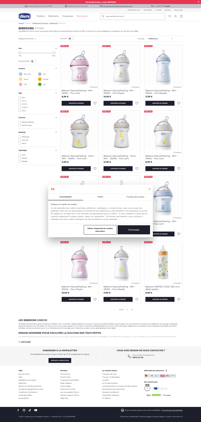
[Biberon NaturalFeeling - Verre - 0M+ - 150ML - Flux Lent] (79, 132)
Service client (23, 374)
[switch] (71, 38)
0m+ (23, 98)
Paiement (22, 383)
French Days (65, 377)
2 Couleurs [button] (177, 283)
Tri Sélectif (106, 398)
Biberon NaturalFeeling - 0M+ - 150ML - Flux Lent (78, 91)
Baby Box (64, 398)
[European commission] (159, 387)
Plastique (25, 137)
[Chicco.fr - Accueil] (24, 16)
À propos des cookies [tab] (135, 197)
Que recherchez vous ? (115, 16)
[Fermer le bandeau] (149, 189)
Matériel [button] (21, 132)
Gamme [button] (21, 117)
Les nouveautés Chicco (69, 392)
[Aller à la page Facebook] (18, 410)
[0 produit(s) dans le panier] (180, 18)
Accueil (21, 23)
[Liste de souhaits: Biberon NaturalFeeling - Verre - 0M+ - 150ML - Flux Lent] (95, 168)
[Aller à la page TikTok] (29, 410)
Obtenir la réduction (60, 360)
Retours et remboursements (30, 386)
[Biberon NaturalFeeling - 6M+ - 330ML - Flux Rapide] (163, 66)
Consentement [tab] (66, 197)
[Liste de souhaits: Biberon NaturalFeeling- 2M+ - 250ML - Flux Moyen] (136, 103)
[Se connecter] (175, 16)
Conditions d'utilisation (27, 392)
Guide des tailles (25, 395)
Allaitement (54, 23)
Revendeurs (148, 10)
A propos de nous (134, 10)
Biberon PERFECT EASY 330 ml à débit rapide (162, 288)
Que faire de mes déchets (172, 410)
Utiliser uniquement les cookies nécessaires (100, 229)
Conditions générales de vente (30, 389)
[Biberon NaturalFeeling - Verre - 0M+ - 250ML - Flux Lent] (121, 132)
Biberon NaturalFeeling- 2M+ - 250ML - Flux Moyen (119, 91)
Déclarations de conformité (113, 389)
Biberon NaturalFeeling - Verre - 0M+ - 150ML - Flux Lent (78, 157)
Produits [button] (41, 16)
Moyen (24, 158)
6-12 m (24, 104)
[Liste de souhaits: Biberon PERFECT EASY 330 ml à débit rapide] (178, 299)
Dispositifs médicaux (110, 395)
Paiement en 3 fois (67, 389)
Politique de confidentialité (129, 416)
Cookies (168, 416)
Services (168, 10)
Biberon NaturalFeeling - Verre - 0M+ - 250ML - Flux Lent (120, 157)
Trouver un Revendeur (111, 377)
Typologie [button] (22, 150)
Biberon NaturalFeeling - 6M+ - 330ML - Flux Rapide (161, 91)
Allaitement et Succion (40, 23)
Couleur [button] (21, 68)
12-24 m (25, 107)
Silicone (25, 140)
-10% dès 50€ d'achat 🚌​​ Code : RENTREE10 (100, 2)
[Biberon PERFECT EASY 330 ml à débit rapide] (163, 262)
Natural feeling (28, 122)
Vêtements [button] (53, 16)
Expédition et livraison (27, 380)
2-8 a (24, 111)
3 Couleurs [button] (93, 87)
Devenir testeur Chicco (69, 395)
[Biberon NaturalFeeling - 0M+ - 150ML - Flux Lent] (79, 66)
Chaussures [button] (67, 16)
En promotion (24, 61)
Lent (23, 155)
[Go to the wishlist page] (170, 16)
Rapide (24, 161)
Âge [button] (20, 93)
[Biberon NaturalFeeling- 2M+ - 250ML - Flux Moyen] (121, 66)
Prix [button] (20, 48)
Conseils (158, 10)
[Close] (198, 1)
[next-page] (126, 310)
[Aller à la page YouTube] (35, 410)
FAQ (20, 377)
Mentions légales (145, 416)
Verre (24, 143)
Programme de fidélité (69, 380)
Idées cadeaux (66, 383)
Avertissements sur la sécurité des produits (119, 386)
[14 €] (54, 53)
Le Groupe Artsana (109, 383)
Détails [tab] (100, 197)
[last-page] (131, 310)
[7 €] (19, 53)
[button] (39, 39)
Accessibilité (23, 398)
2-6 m (24, 101)
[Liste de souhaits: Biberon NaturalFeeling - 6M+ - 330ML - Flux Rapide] (178, 103)
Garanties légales (158, 416)
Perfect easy (27, 125)
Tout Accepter (133, 230)
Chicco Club (178, 10)
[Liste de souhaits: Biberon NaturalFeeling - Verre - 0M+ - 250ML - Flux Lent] (136, 168)
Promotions (65, 374)
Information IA (177, 416)
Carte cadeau (65, 386)
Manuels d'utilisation (110, 392)
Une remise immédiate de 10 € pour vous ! (117, 6)
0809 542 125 (137, 357)
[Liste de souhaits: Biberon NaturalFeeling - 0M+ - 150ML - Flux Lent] (95, 103)
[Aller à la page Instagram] (24, 410)
